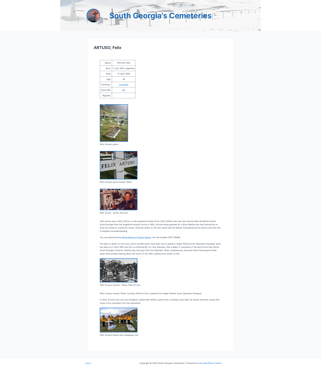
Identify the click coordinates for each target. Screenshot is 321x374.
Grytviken (123, 84)
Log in (88, 363)
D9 (123, 90)
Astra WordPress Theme (209, 363)
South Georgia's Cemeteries (160, 15)
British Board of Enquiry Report (136, 237)
